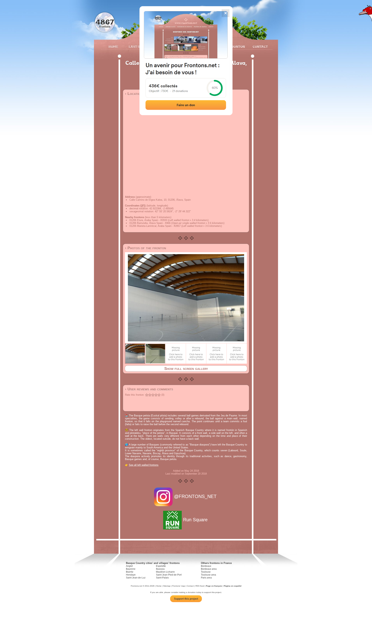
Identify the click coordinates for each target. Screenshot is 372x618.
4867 (104, 22)
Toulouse (206, 572)
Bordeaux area (209, 569)
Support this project (186, 598)
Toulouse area (208, 574)
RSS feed (199, 586)
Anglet (129, 566)
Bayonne (130, 569)
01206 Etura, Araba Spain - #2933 (148, 220)
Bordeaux (206, 566)
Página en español (232, 586)
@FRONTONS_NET (195, 496)
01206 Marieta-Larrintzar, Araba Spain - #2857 (155, 225)
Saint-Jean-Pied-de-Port (169, 574)
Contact (260, 46)
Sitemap (166, 586)
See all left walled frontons (143, 465)
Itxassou (160, 569)
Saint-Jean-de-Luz (136, 577)
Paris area (206, 577)
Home (113, 46)
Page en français (214, 586)
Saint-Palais (162, 577)
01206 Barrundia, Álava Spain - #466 (149, 223)
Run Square (195, 519)
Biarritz (129, 572)
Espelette (161, 566)
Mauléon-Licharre (165, 572)
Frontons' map (178, 586)
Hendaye (131, 574)
